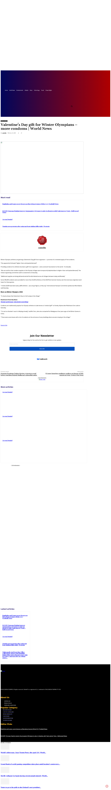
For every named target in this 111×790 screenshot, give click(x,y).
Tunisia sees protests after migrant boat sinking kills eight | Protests (26, 226)
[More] (80, 137)
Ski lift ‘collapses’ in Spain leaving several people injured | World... (24, 776)
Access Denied (7, 219)
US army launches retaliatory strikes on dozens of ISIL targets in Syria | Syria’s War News (64, 374)
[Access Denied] (74, 402)
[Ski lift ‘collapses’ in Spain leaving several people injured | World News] (5, 772)
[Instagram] (5, 693)
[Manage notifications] (107, 786)
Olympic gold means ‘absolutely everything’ (15, 302)
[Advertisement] (15, 536)
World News (4, 120)
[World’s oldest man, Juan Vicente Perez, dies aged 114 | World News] (5, 749)
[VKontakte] (11, 693)
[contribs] (42, 240)
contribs (4, 133)
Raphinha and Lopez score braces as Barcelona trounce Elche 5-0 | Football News (30, 204)
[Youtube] (72, 102)
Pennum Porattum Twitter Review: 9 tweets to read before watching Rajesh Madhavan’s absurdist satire (19, 374)
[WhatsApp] (74, 137)
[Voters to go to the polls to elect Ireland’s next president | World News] (5, 784)
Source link (4, 325)
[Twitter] (69, 102)
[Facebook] (65, 102)
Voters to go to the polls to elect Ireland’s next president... (21, 787)
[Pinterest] (68, 137)
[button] (72, 106)
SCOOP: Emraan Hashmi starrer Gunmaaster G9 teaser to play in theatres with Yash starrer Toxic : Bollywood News (40, 211)
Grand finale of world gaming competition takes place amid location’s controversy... (30, 764)
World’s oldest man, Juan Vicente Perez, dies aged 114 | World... (23, 752)
